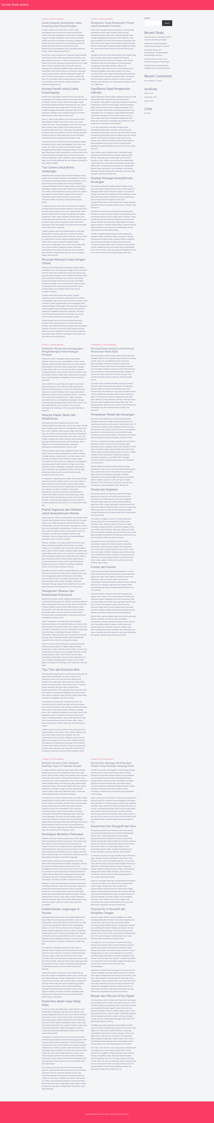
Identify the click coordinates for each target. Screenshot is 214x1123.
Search (147, 18)
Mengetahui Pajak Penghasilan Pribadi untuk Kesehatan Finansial (112, 24)
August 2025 (149, 101)
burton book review (15, 4)
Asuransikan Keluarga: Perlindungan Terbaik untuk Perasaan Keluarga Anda (112, 764)
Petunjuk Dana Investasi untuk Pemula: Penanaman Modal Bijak (112, 350)
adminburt (60, 19)
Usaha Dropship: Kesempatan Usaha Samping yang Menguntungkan (62, 24)
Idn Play (147, 113)
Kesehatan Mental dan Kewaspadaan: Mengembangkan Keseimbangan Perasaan (63, 351)
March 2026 (148, 93)
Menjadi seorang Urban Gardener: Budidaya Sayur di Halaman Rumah (61, 764)
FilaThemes (125, 1114)
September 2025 (150, 97)
